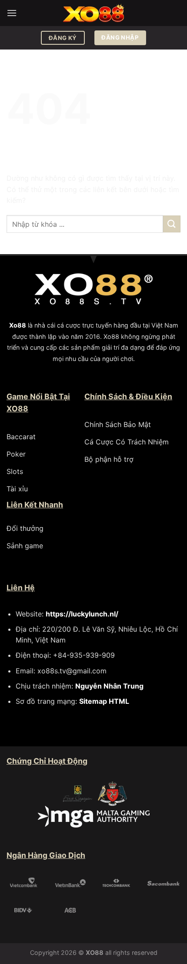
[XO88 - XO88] (93, 13)
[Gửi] (171, 223)
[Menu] (12, 12)
